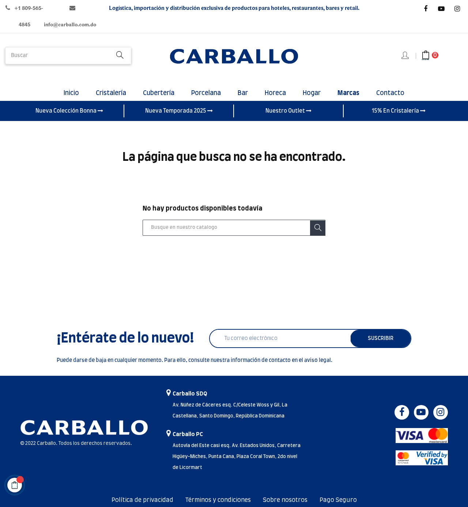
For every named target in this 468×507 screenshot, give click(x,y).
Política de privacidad (142, 500)
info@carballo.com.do (70, 24)
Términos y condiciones (218, 500)
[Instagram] (457, 8)
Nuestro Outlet (285, 111)
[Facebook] (425, 8)
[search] (120, 56)
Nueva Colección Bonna (66, 111)
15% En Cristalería (396, 111)
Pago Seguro (338, 500)
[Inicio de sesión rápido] (406, 56)
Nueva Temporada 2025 (176, 111)
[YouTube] (441, 8)
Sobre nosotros (285, 500)
